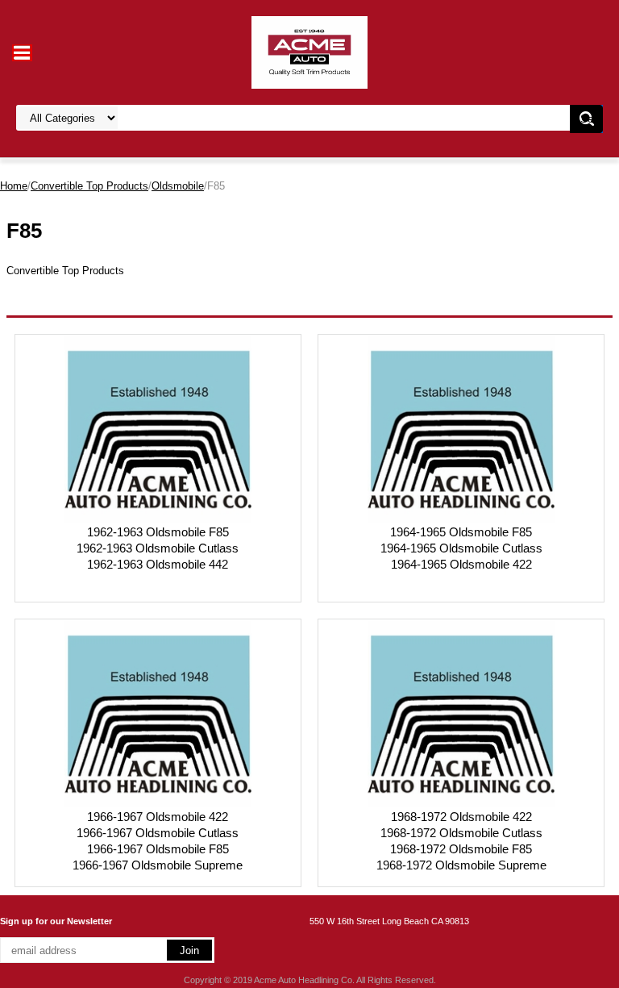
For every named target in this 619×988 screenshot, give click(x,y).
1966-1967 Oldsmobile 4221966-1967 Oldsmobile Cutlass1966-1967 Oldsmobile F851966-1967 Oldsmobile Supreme (158, 841)
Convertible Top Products (89, 186)
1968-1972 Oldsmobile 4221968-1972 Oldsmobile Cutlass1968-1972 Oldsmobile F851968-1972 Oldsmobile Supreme (461, 841)
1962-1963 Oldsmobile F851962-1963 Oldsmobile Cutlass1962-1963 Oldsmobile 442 (158, 548)
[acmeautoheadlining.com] (309, 51)
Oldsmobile (178, 186)
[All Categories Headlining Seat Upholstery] (247, 118)
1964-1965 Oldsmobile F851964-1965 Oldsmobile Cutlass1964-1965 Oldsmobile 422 (461, 548)
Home (13, 186)
